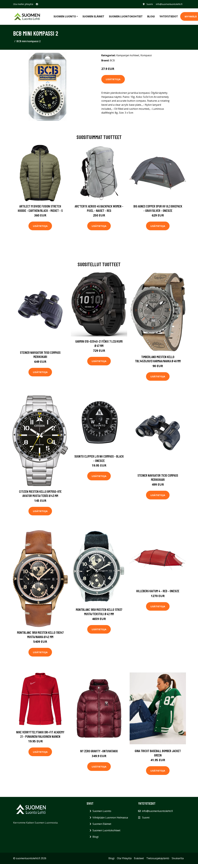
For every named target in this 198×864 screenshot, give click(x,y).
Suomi (149, 4)
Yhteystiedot (168, 16)
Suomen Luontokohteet (126, 16)
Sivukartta (178, 858)
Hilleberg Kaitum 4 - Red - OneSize (157, 591)
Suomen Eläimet (93, 16)
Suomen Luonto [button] (65, 16)
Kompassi (146, 55)
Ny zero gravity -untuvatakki (99, 751)
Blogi (151, 16)
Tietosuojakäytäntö (157, 858)
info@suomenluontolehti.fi (169, 4)
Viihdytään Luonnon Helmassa (110, 817)
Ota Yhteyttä (124, 858)
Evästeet (139, 858)
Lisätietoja (113, 79)
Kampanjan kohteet (127, 55)
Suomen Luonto (102, 811)
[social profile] (37, 4)
